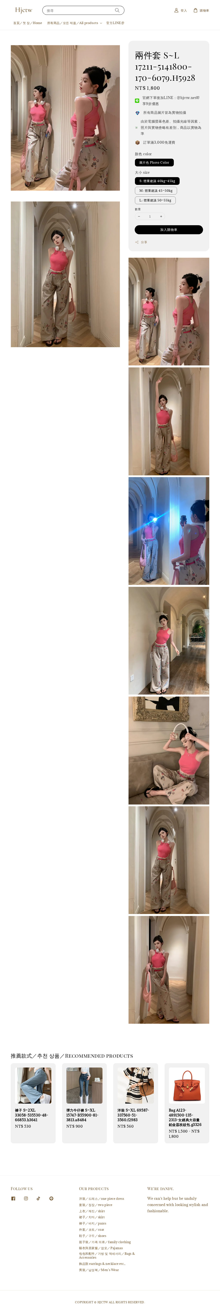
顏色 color (143, 154)
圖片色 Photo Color (154, 162)
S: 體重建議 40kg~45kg (157, 181)
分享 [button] (144, 242)
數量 (138, 209)
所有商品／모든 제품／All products (72, 23)
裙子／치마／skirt (92, 1217)
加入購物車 (168, 229)
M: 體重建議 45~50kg (156, 191)
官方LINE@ (115, 23)
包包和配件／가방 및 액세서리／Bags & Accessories (107, 1255)
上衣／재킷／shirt (92, 1211)
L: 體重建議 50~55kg (155, 200)
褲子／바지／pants (92, 1223)
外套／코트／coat (91, 1229)
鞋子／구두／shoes (92, 1236)
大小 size (142, 172)
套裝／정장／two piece (95, 1205)
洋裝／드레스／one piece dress (101, 1199)
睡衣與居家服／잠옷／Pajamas (101, 1248)
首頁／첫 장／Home (27, 23)
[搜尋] (117, 10)
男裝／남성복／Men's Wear (99, 1270)
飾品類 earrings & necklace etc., (102, 1264)
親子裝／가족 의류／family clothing (105, 1242)
